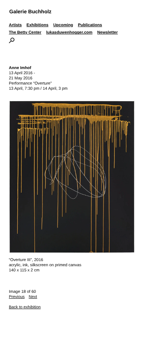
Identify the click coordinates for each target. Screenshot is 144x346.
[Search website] (11, 42)
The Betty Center (25, 32)
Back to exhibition (25, 307)
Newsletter (107, 32)
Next (33, 297)
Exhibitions (37, 25)
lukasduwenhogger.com (69, 32)
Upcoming (63, 25)
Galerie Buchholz (30, 11)
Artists (15, 25)
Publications (90, 25)
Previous (17, 297)
